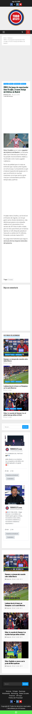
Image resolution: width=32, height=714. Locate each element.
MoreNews (11, 708)
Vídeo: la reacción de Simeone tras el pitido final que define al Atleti (16, 402)
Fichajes (6, 83)
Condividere (10, 478)
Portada (10, 279)
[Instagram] (17, 4)
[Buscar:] (13, 427)
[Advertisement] (16, 64)
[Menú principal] (4, 32)
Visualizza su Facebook (12, 475)
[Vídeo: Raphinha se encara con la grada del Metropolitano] (16, 650)
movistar (7, 598)
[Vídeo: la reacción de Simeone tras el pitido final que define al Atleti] (16, 621)
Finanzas (12, 696)
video (11, 569)
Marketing (14, 693)
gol (18, 598)
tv (15, 598)
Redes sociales (24, 693)
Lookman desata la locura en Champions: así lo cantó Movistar (16, 375)
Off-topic (19, 696)
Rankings (22, 691)
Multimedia (17, 83)
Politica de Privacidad (15, 698)
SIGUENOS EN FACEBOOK (28, 32)
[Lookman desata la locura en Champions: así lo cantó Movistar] (16, 592)
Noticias (24, 83)
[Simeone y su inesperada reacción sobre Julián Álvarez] (16, 563)
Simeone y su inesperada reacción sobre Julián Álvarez (16, 348)
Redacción (8, 94)
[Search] (22, 32)
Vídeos (11, 83)
